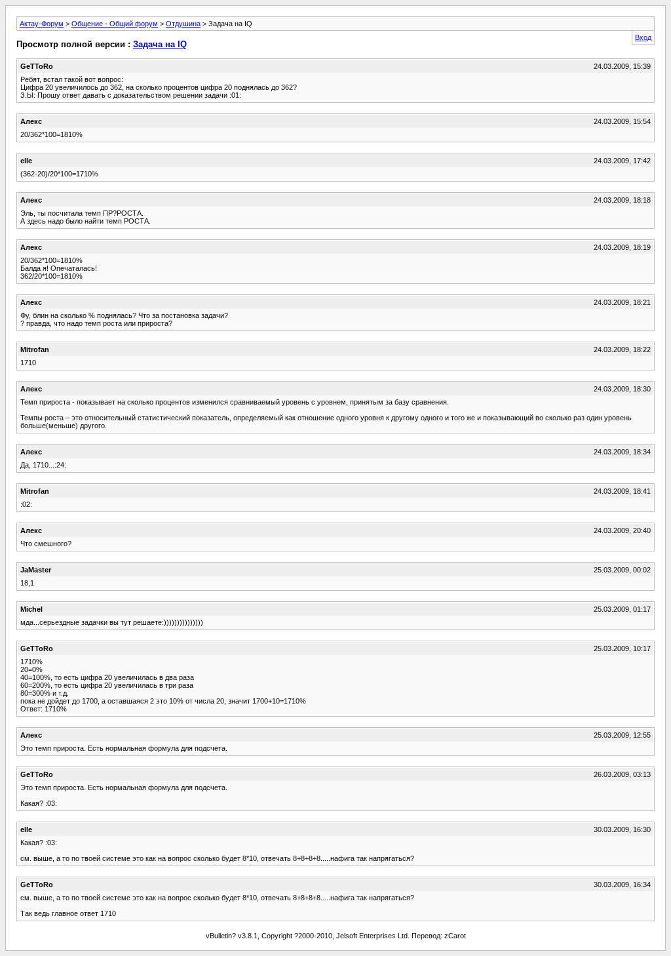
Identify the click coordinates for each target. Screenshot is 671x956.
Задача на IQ (160, 44)
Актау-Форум (42, 24)
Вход (643, 37)
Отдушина (183, 24)
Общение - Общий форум (114, 24)
